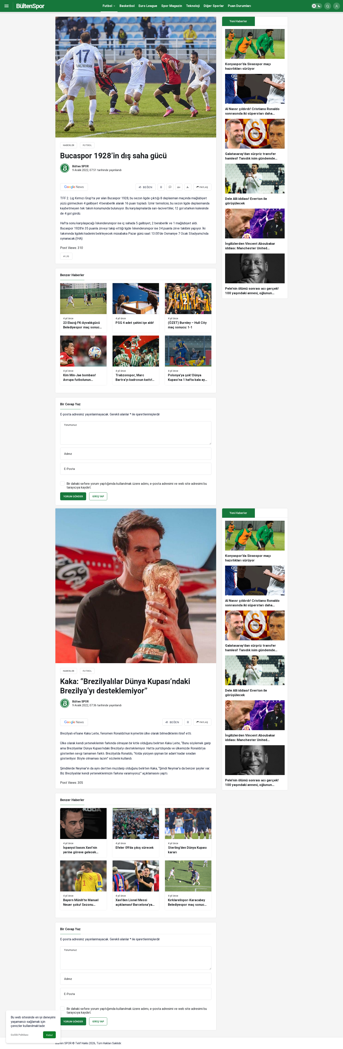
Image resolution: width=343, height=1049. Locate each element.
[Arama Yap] (327, 6)
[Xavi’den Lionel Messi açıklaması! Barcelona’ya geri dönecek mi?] (136, 885)
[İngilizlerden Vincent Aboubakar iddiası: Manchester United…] (255, 230)
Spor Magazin (171, 6)
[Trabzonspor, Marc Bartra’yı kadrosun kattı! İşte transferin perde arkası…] (136, 360)
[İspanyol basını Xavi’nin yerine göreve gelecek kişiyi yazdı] (83, 832)
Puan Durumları (239, 6)
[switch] (316, 6)
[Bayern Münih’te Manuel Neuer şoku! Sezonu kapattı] (83, 885)
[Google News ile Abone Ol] (74, 187)
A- (188, 187)
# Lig (66, 256)
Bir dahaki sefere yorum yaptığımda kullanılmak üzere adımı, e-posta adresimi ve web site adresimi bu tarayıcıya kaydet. (136, 485)
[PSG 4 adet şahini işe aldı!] (136, 308)
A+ (178, 187)
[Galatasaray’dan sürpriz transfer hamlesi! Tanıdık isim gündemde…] (255, 140)
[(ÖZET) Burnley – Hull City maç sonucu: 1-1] (188, 308)
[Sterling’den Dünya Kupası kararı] (188, 832)
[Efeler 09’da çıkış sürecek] (136, 832)
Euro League (148, 6)
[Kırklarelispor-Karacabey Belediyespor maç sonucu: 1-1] (188, 885)
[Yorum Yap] (170, 187)
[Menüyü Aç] (6, 6)
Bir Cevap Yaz (70, 404)
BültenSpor (30, 6)
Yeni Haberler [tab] (238, 21)
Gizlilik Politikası (19, 1035)
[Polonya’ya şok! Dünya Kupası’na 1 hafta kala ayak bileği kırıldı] (188, 360)
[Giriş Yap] (336, 6)
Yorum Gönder (73, 496)
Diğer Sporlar (214, 6)
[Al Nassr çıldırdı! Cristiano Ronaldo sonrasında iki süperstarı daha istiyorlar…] (255, 95)
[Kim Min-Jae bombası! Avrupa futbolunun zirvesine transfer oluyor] (83, 360)
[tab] (271, 21)
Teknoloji (193, 6)
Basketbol (127, 6)
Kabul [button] (49, 1035)
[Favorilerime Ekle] (161, 187)
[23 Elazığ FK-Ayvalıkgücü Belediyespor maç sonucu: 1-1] (83, 308)
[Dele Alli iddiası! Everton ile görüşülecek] (255, 185)
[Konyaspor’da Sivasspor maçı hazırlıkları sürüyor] (255, 50)
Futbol (107, 6)
